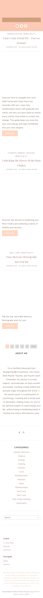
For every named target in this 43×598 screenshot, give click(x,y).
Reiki (21, 483)
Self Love (21, 495)
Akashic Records (21, 452)
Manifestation (14, 34)
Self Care (15, 253)
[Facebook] (19, 432)
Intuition (21, 468)
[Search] (38, 517)
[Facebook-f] (25, 26)
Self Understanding (21, 499)
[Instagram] (21, 26)
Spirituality (29, 34)
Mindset (21, 479)
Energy (21, 153)
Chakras (12, 153)
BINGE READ (10, 133)
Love (21, 472)
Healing (30, 153)
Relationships (21, 487)
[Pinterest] (17, 26)
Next (34, 346)
